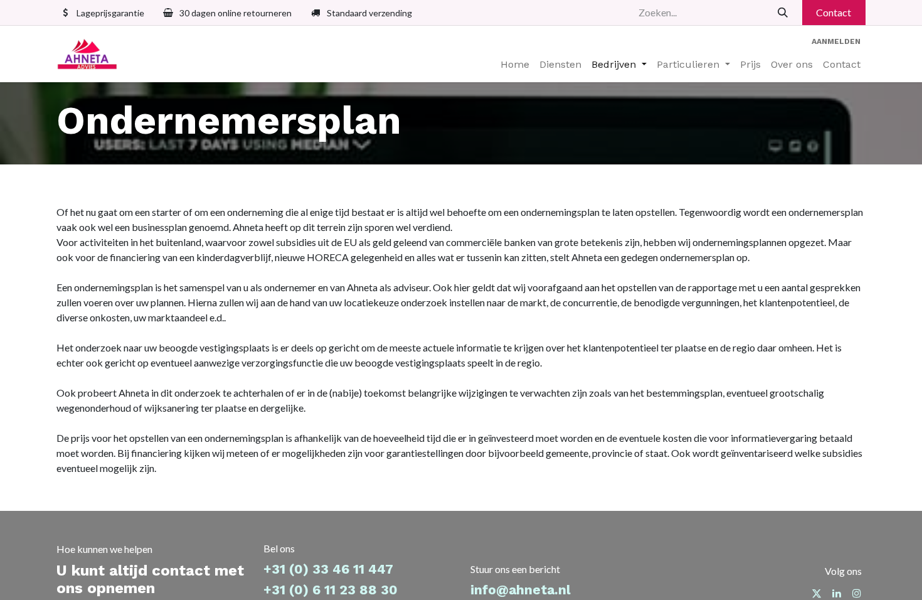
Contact (833, 12)
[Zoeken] (783, 12)
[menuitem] (514, 64)
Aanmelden (836, 41)
